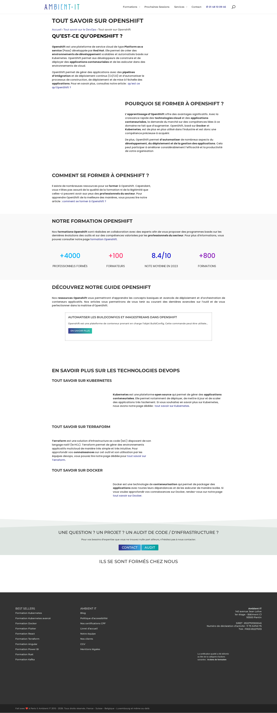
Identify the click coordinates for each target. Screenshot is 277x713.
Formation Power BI (27, 649)
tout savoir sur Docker (127, 495)
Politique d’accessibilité (94, 618)
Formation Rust (24, 654)
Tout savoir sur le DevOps (79, 29)
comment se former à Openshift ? (84, 201)
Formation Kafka (25, 659)
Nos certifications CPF (93, 623)
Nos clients (86, 638)
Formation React (25, 633)
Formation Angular (26, 644)
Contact (130, 547)
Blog (83, 613)
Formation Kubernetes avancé (33, 618)
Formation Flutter (25, 628)
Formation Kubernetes (28, 613)
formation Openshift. (104, 239)
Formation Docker (26, 623)
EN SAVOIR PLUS (80, 330)
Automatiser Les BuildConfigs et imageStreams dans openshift (122, 317)
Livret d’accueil (89, 628)
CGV (82, 644)
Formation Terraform (27, 638)
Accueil (56, 29)
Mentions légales (90, 649)
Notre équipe (88, 633)
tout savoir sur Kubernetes (172, 406)
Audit (150, 547)
